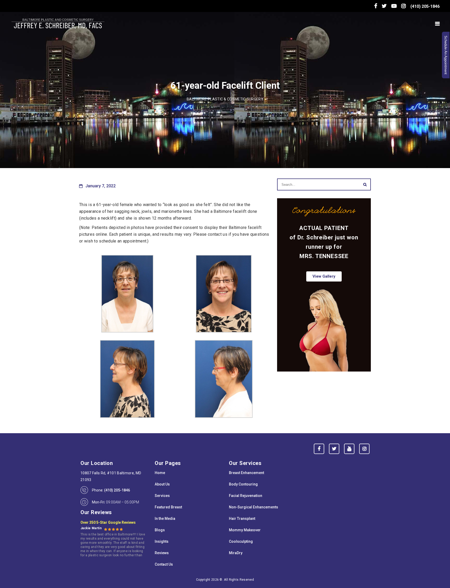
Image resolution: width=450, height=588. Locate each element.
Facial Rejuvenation (245, 496)
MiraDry (235, 553)
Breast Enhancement (246, 473)
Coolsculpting (241, 541)
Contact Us (164, 564)
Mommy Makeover (245, 530)
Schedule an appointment (446, 55)
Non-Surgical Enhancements (253, 507)
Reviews (162, 553)
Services (162, 496)
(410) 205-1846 (425, 6)
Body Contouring (243, 484)
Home (160, 473)
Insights (161, 541)
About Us (162, 484)
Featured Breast (168, 507)
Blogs (160, 530)
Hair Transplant (242, 518)
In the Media (165, 518)
